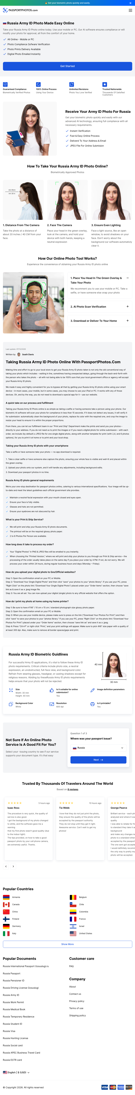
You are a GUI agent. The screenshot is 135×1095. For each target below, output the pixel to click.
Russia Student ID (12, 1024)
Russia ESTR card (12, 1060)
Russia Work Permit (13, 1002)
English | (17, 1072)
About (72, 986)
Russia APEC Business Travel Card (21, 1052)
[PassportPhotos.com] (20, 11)
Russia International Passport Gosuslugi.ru (26, 966)
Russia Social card (13, 1045)
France (82, 919)
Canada (15, 904)
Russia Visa (9, 1031)
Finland (15, 919)
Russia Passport (11, 973)
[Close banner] (130, 3)
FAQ (71, 966)
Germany (16, 926)
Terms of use (76, 1008)
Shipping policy (77, 1015)
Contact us (75, 994)
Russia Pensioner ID (13, 980)
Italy (14, 933)
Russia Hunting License (15, 1038)
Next (96, 759)
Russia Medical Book (14, 1009)
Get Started (67, 66)
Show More (67, 944)
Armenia (16, 897)
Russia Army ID (11, 995)
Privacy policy (76, 1001)
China (15, 911)
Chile (81, 904)
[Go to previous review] (6, 866)
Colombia (83, 911)
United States (85, 933)
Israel (81, 926)
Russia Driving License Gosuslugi (21, 987)
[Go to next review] (13, 866)
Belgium (83, 897)
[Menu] (130, 10)
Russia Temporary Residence (18, 1016)
